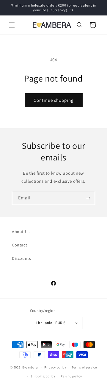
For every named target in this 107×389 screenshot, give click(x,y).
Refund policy (71, 376)
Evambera (30, 367)
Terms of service (84, 367)
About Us (21, 231)
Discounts (21, 258)
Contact (19, 245)
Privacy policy (55, 367)
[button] (11, 25)
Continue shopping (54, 100)
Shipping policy (43, 376)
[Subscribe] (88, 198)
